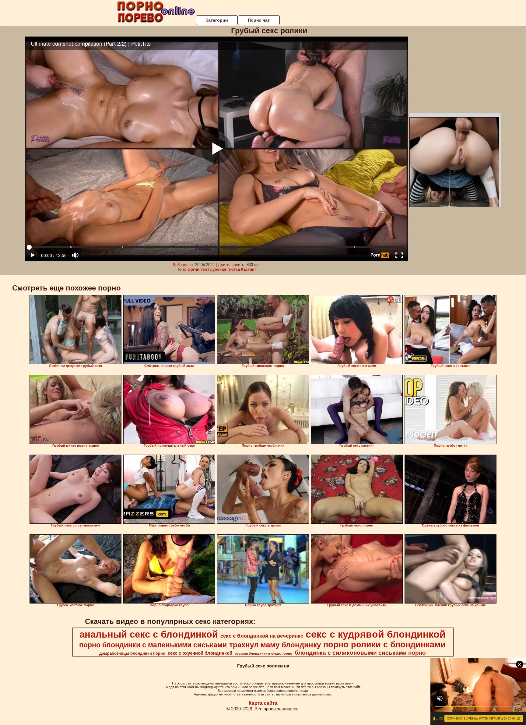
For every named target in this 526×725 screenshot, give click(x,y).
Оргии (193, 269)
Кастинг (248, 269)
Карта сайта (263, 703)
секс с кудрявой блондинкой (376, 634)
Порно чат (259, 20)
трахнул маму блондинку (275, 645)
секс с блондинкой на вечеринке (261, 636)
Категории (216, 20)
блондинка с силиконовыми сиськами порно (360, 652)
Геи (204, 269)
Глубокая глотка (224, 269)
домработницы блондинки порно (132, 653)
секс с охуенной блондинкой (200, 653)
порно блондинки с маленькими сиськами (153, 645)
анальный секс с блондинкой (148, 634)
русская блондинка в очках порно (263, 653)
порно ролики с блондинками (384, 644)
